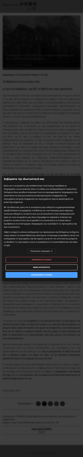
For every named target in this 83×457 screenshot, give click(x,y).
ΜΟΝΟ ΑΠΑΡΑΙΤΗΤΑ (41, 267)
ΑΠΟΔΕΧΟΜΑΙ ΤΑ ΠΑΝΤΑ (41, 275)
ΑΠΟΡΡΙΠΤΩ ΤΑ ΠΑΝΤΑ (41, 260)
